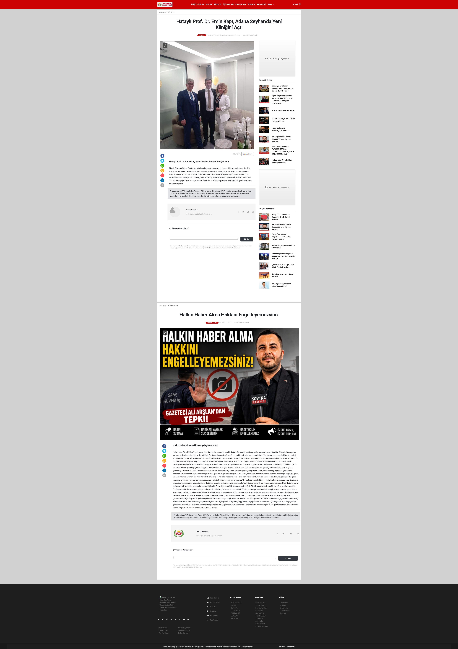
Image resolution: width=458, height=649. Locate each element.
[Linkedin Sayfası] (176, 620)
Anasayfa (162, 12)
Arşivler (213, 611)
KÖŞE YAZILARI (197, 4)
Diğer (270, 4)
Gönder (246, 239)
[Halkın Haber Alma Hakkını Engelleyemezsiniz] (229, 384)
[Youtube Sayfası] (172, 620)
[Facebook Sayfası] (159, 620)
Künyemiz (214, 615)
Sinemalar (259, 618)
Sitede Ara (284, 603)
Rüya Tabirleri (285, 611)
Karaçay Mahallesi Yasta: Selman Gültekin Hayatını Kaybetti (281, 139)
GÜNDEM (251, 4)
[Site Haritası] (185, 620)
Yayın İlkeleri (163, 630)
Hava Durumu (260, 603)
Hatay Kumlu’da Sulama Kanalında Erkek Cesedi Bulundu (281, 217)
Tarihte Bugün (260, 616)
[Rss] (180, 620)
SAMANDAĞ (240, 4)
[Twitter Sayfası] (163, 620)
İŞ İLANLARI (228, 4)
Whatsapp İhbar (184, 630)
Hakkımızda (163, 628)
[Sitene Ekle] (189, 620)
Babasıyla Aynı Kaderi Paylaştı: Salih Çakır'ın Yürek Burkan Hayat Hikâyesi (283, 88)
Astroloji (283, 613)
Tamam (292, 647)
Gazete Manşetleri (262, 626)
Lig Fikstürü (259, 613)
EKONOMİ (261, 4)
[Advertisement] (311, 45)
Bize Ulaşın (213, 620)
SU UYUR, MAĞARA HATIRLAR (283, 111)
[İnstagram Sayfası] (168, 620)
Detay (282, 647)
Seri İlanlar (259, 621)
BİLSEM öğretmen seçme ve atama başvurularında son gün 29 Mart (283, 256)
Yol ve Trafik (260, 605)
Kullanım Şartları (184, 628)
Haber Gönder (183, 633)
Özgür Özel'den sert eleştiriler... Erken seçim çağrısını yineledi (281, 236)
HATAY (209, 4)
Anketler (283, 605)
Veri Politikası (163, 633)
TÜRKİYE (217, 4)
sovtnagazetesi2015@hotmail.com (199, 214)
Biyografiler (284, 608)
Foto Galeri (214, 598)
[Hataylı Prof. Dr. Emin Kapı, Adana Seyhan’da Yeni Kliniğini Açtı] (207, 95)
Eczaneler (259, 611)
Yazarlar (212, 607)
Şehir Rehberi (260, 624)
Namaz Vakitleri (261, 608)
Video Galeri (214, 602)
